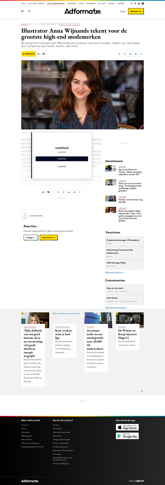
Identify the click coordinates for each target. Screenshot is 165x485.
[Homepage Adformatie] (82, 11)
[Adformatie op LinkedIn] (139, 3)
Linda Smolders (50, 24)
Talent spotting (73, 24)
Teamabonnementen (61, 432)
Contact (56, 425)
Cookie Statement (60, 447)
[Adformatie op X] (132, 3)
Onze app (57, 454)
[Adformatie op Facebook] (135, 3)
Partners (120, 3)
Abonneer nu (135, 11)
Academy (111, 3)
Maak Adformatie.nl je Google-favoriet (62, 459)
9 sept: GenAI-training (36, 3)
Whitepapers (26, 436)
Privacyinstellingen (61, 463)
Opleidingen (90, 3)
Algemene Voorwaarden (63, 450)
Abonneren (57, 428)
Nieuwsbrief (26, 439)
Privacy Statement (60, 443)
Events (81, 3)
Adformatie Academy (30, 443)
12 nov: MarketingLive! (56, 3)
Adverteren (71, 3)
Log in (123, 11)
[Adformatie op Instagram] (143, 3)
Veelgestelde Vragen (61, 439)
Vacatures (102, 3)
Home (23, 3)
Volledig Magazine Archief (32, 447)
